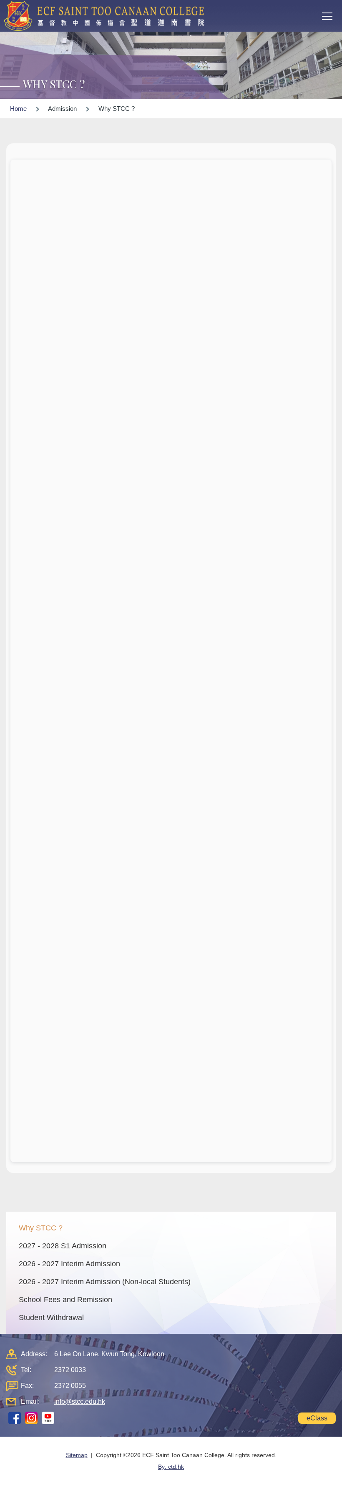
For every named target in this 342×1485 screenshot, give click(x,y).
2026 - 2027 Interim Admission (69, 1263)
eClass (317, 1418)
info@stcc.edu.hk (79, 1401)
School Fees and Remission (65, 1299)
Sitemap (77, 1455)
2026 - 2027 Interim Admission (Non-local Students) (105, 1281)
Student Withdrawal (51, 1317)
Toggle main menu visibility (327, 16)
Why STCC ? (41, 1227)
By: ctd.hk (171, 1466)
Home (18, 108)
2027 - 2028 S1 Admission (62, 1245)
